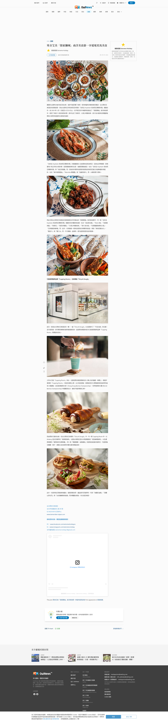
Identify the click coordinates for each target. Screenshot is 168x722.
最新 (47, 12)
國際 (59, 12)
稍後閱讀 (112, 3)
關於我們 (36, 3)
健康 (53, 12)
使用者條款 (107, 692)
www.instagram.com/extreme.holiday (62, 527)
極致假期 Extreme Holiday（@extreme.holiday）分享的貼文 (77, 593)
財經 (71, 12)
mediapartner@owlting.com (119, 674)
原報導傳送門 (117, 628)
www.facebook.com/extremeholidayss (63, 524)
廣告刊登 (53, 3)
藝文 (112, 12)
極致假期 (100, 600)
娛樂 (100, 12)
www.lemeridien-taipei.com (56, 514)
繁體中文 (122, 3)
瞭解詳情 (74, 618)
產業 (106, 12)
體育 (94, 12)
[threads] (37, 694)
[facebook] (34, 694)
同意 (113, 717)
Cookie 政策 (107, 697)
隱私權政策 (107, 694)
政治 (83, 12)
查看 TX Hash (49, 629)
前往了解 (129, 717)
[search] (97, 3)
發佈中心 (73, 685)
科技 (65, 12)
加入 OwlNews (75, 681)
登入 (131, 3)
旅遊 (89, 12)
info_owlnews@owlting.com (125, 677)
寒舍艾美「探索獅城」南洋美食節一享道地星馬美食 (69, 600)
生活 (77, 12)
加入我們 (45, 3)
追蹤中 (104, 3)
